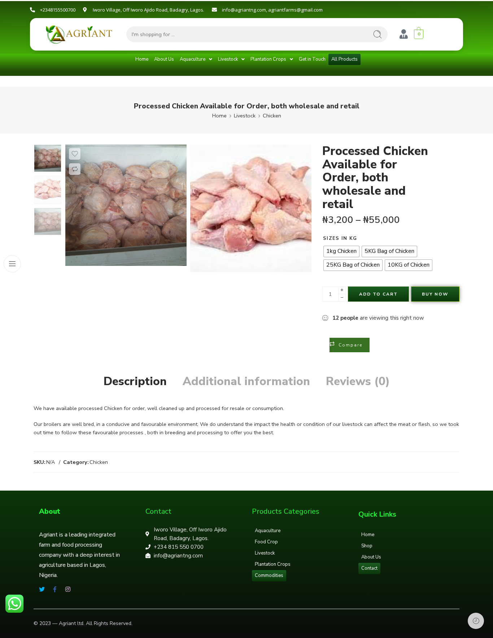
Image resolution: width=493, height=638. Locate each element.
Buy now (435, 294)
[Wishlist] (74, 154)
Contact (369, 568)
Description (135, 381)
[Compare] (74, 169)
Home (141, 59)
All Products (344, 59)
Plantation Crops (268, 59)
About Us (164, 59)
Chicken (272, 115)
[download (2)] (250, 208)
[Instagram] (68, 589)
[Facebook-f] (55, 589)
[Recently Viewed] (476, 621)
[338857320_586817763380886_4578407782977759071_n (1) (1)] (47, 158)
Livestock (228, 59)
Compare (350, 345)
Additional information (246, 381)
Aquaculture (192, 59)
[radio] (341, 251)
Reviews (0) (358, 381)
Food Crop (266, 542)
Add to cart (378, 294)
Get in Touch (312, 59)
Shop (366, 546)
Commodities (269, 575)
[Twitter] (42, 589)
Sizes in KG (340, 238)
